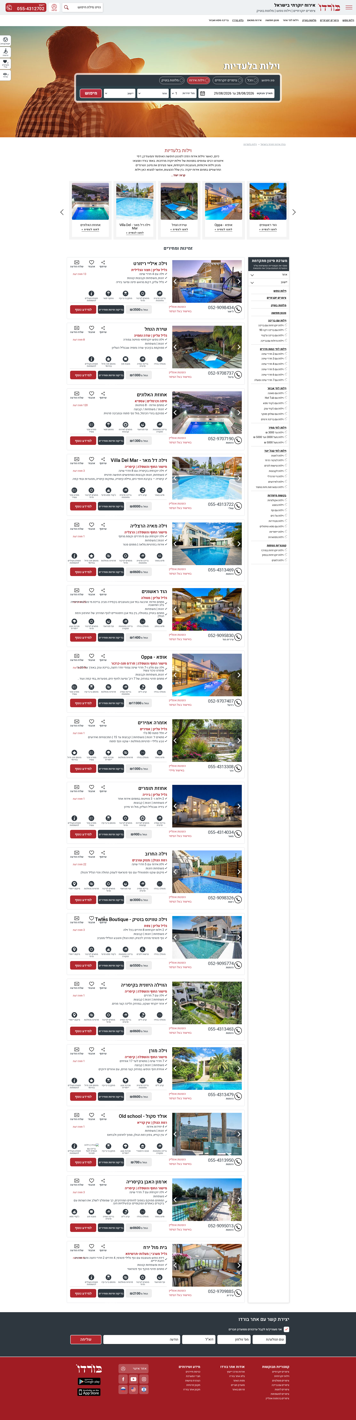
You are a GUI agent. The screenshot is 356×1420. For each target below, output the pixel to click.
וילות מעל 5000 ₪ (274, 442)
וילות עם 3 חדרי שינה (272, 359)
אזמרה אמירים (152, 722)
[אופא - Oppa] (207, 675)
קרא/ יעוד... (178, 175)
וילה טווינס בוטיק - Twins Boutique (131, 919)
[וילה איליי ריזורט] (207, 281)
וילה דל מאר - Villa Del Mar (139, 460)
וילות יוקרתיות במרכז (272, 550)
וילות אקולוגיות (276, 500)
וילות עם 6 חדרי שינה (272, 375)
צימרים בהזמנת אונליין (277, 1398)
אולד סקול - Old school (143, 1116)
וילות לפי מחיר (277, 428)
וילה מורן (158, 1050)
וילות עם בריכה (277, 320)
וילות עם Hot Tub (274, 398)
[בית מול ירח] (207, 1265)
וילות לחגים (278, 560)
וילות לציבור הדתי (274, 460)
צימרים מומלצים (280, 1381)
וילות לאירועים (276, 482)
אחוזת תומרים (152, 788)
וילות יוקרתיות (281, 1376)
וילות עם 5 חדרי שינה (272, 369)
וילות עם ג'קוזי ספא (273, 403)
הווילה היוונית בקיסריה (144, 985)
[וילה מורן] (207, 1068)
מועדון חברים (238, 1385)
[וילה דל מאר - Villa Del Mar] (207, 478)
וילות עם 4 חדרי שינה (272, 364)
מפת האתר (239, 1381)
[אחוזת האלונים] (207, 412)
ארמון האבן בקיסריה (146, 1181)
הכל (250, 80)
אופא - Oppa (154, 657)
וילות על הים (277, 516)
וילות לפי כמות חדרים (273, 349)
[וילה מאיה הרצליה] (207, 543)
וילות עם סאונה (276, 393)
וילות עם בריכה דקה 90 (271, 330)
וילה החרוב (156, 853)
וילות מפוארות (276, 537)
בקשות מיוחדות (277, 495)
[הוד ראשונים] (207, 609)
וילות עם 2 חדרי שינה (272, 354)
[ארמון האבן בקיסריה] (207, 1199)
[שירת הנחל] (207, 347)
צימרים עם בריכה (280, 1385)
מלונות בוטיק (265, 10)
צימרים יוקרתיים (304, 10)
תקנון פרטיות (193, 1385)
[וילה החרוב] (207, 871)
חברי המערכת (193, 1376)
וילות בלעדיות (250, 144)
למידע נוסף (83, 309)
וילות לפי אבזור (276, 388)
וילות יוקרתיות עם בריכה (271, 325)
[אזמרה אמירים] (207, 740)
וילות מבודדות (276, 521)
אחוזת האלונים (152, 394)
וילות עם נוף (277, 510)
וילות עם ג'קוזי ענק (274, 409)
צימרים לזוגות (282, 1389)
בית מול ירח (155, 1247)
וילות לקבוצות (276, 471)
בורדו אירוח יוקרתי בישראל (273, 144)
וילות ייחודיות (276, 532)
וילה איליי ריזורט (150, 263)
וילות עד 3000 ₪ (275, 432)
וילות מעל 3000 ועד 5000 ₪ (268, 437)
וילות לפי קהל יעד (275, 451)
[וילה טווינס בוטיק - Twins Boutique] (207, 937)
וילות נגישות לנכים (274, 466)
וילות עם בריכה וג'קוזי (272, 335)
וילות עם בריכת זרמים (272, 419)
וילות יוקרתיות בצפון (273, 555)
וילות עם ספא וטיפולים (272, 526)
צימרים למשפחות (280, 1394)
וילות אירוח (196, 80)
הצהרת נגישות (192, 1381)
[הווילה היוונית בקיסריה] (207, 1003)
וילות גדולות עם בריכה (272, 341)
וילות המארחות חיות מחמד (270, 487)
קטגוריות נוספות (276, 545)
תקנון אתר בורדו (191, 1389)
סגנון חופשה (278, 313)
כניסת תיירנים (193, 1372)
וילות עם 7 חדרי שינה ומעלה (269, 380)
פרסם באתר (238, 1389)
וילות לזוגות (277, 456)
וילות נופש (283, 10)
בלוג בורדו (237, 20)
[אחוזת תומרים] (207, 806)
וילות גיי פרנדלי (275, 476)
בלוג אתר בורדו (237, 1376)
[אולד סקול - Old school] (207, 1134)
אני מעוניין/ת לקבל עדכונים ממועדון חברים (255, 1329)
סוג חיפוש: (267, 80)
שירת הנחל (156, 329)
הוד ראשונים (154, 591)
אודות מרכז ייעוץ (236, 1372)
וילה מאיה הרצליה (148, 526)
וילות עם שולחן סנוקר (272, 414)
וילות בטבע (278, 505)
